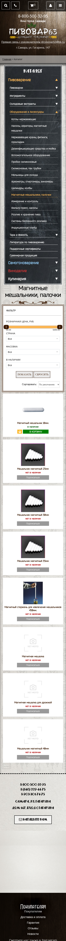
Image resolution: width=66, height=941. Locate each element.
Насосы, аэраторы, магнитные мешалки (29, 128)
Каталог (32, 71)
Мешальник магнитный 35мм (33, 561)
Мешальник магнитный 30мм (33, 514)
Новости (33, 934)
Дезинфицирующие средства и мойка (33, 148)
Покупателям (33, 911)
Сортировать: (29, 384)
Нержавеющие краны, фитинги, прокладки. (29, 139)
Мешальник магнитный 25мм (33, 468)
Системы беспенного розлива (29, 221)
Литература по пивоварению (27, 242)
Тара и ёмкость (19, 234)
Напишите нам (34, 820)
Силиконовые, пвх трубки (26, 168)
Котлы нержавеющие (23, 119)
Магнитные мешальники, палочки (31, 194)
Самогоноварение (23, 263)
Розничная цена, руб (20, 321)
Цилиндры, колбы (21, 188)
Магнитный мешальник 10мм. (33, 423)
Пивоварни (16, 87)
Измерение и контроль (24, 201)
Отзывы (33, 928)
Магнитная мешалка (33, 656)
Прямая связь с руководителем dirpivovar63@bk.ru (33, 42)
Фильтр (11, 310)
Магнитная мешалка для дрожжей (33, 702)
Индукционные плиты (24, 227)
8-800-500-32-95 (33, 15)
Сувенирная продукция (23, 255)
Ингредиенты (17, 95)
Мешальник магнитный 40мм (33, 748)
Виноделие (17, 271)
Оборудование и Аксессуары (27, 111)
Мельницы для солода (24, 174)
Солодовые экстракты (23, 103)
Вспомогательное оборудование (30, 155)
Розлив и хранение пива (26, 214)
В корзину (35, 431)
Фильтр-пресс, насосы (24, 207)
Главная (6, 59)
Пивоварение (19, 80)
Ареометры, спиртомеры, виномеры (32, 181)
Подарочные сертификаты (25, 248)
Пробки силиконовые (24, 161)
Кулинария (17, 279)
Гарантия (33, 922)
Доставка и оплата (33, 917)
